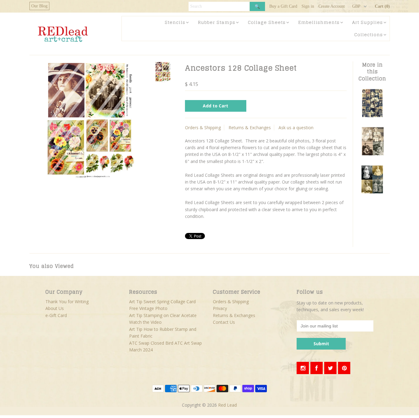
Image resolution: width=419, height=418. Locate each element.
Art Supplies (367, 22)
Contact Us (224, 322)
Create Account (331, 6)
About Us (54, 308)
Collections (368, 34)
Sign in (308, 6)
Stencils (175, 22)
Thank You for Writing (67, 301)
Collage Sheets (267, 22)
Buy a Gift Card (283, 6)
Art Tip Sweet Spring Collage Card (162, 301)
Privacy (220, 308)
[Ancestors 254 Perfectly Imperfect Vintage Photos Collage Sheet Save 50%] (372, 155)
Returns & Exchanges (250, 127)
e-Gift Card (56, 315)
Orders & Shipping (203, 127)
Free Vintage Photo (148, 308)
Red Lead (227, 405)
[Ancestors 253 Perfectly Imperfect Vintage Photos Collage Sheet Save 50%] (372, 193)
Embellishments (319, 22)
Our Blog (39, 6)
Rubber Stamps (216, 22)
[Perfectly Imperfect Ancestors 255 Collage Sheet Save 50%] (372, 116)
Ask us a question (296, 127)
